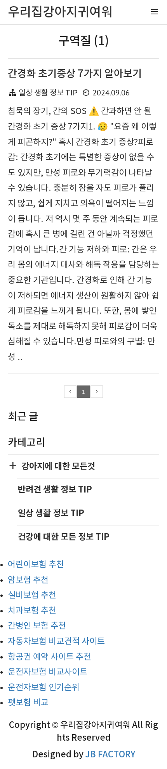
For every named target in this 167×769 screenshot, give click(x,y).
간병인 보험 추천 (37, 626)
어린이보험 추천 (36, 565)
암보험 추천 (28, 580)
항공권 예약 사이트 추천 (49, 657)
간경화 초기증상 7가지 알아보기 (75, 74)
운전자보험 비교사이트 (47, 672)
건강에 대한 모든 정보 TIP (64, 537)
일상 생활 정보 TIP (48, 93)
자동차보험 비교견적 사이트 (56, 641)
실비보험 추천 (32, 595)
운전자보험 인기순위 (44, 688)
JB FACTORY (110, 755)
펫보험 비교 (28, 703)
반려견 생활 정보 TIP (55, 490)
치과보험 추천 (32, 611)
